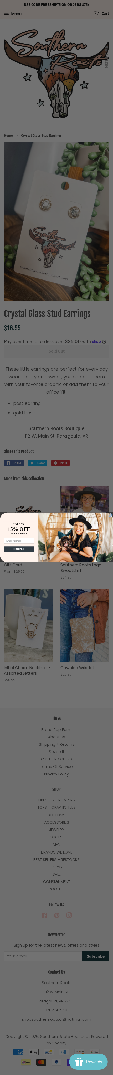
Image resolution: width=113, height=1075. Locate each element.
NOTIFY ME (107, 56)
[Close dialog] (110, 515)
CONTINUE (19, 549)
